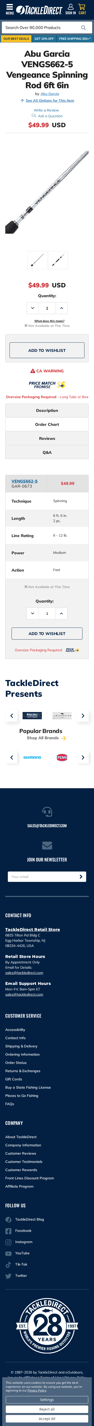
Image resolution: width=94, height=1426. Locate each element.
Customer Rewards (21, 1170)
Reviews (47, 438)
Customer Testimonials (23, 1161)
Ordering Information (22, 1054)
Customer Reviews (20, 1153)
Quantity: (47, 295)
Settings (47, 1399)
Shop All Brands (43, 737)
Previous (11, 716)
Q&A (47, 452)
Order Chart (47, 424)
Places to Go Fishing (21, 1095)
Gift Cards (13, 1079)
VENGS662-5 (25, 481)
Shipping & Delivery (21, 1046)
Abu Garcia (50, 94)
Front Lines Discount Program (29, 1178)
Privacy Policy (37, 1390)
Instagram (23, 1242)
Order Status (16, 1062)
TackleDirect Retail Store (32, 929)
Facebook (23, 1230)
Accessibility (15, 1029)
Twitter (21, 1275)
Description (47, 410)
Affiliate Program (19, 1186)
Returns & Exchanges (22, 1071)
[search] (83, 27)
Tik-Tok (21, 1264)
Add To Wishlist (47, 350)
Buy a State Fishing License (28, 1087)
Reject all (47, 1409)
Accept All (47, 1418)
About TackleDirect (21, 1137)
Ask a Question (50, 116)
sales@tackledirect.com (24, 972)
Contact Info (15, 1038)
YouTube (22, 1253)
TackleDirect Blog (29, 1219)
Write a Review (46, 110)
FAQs (9, 1104)
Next (83, 716)
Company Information (23, 1145)
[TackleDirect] (39, 10)
